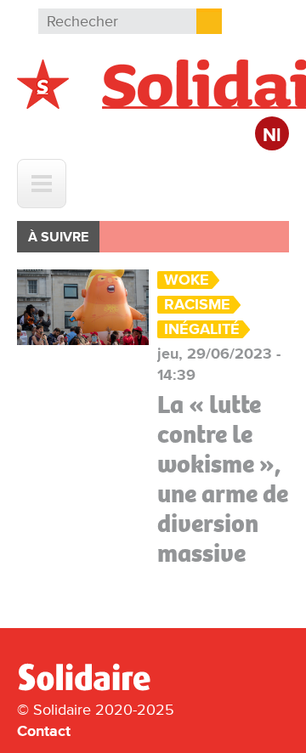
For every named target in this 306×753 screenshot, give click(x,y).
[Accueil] (91, 687)
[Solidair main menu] (41, 183)
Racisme (197, 305)
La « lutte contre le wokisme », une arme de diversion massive (222, 478)
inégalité (202, 329)
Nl (272, 135)
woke (186, 280)
